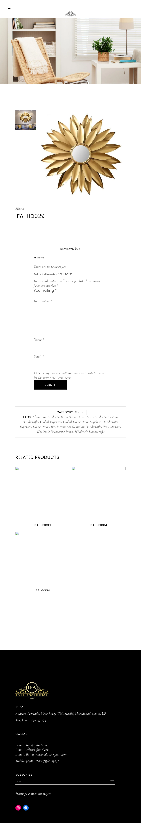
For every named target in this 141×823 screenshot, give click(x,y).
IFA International (62, 427)
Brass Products (96, 417)
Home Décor (41, 427)
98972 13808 (34, 761)
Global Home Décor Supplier (82, 422)
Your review (43, 301)
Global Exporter (50, 422)
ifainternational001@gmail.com (46, 754)
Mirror (19, 208)
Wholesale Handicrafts (89, 432)
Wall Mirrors (111, 427)
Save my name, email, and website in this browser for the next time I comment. (69, 375)
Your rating (45, 290)
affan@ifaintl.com (38, 750)
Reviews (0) (70, 249)
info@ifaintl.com (37, 745)
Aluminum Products (45, 417)
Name (39, 339)
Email (39, 356)
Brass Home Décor (73, 417)
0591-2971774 (38, 720)
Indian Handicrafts (88, 427)
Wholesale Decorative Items (55, 432)
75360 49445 (51, 761)
